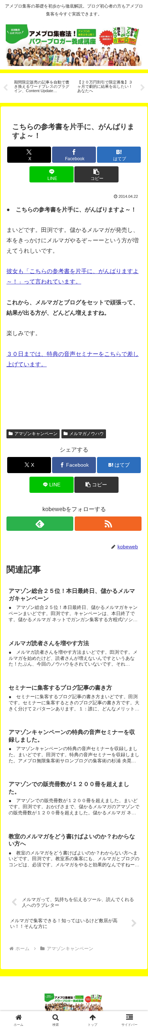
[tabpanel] (41, 86)
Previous (5, 87)
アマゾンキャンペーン (35, 433)
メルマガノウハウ (86, 433)
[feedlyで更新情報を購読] (39, 523)
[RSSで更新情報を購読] (108, 523)
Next (142, 87)
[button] (96, 174)
